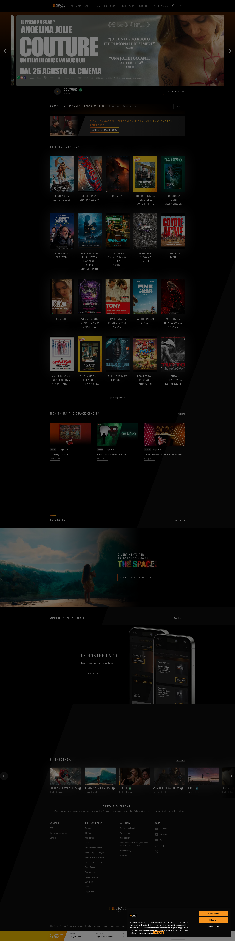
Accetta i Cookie (213, 913)
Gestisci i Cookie (213, 926)
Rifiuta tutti (213, 920)
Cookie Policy (158, 933)
